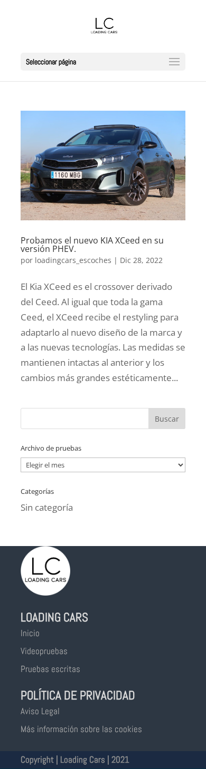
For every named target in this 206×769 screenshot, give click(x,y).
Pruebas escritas (50, 669)
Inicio (30, 633)
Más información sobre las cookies (81, 729)
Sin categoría (47, 507)
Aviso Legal (40, 711)
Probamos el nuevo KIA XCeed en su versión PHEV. (92, 245)
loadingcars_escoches (73, 260)
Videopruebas (44, 651)
